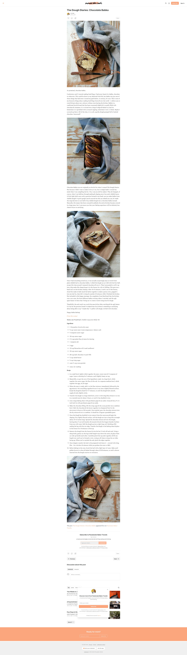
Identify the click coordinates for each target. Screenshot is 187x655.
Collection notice (101, 644)
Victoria (72, 13)
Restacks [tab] (76, 569)
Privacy (90, 644)
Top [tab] (68, 587)
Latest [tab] (72, 587)
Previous (72, 559)
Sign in (182, 3)
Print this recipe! (72, 316)
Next (115, 559)
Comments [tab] (70, 569)
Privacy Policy (104, 611)
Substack (86, 652)
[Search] (165, 3)
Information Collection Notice (93, 611)
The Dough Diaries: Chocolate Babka (84, 526)
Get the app (101, 648)
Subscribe (175, 3)
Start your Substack (90, 648)
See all (70, 622)
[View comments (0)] (71, 18)
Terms (94, 644)
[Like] (68, 18)
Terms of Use (100, 610)
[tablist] (73, 569)
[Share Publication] (169, 3)
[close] (107, 589)
